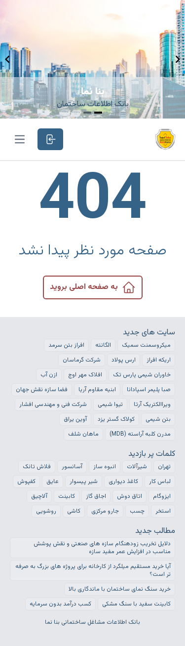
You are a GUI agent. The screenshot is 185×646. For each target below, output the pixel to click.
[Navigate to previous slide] (7, 59)
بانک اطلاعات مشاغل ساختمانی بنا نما (92, 622)
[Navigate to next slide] (177, 59)
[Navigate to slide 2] (98, 113)
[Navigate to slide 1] (87, 113)
